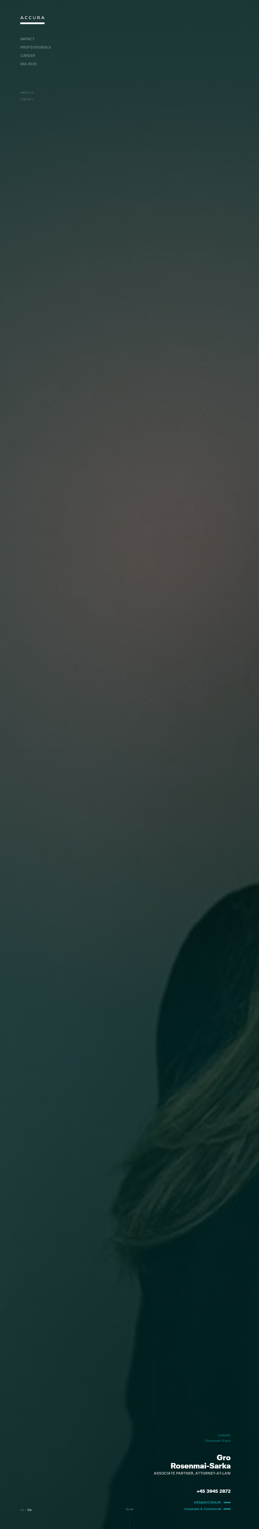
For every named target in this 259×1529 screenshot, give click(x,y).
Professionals (35, 47)
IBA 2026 (28, 64)
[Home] (32, 21)
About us (27, 92)
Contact (26, 99)
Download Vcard (218, 1440)
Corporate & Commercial (202, 1509)
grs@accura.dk (207, 1502)
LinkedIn (224, 1435)
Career (27, 56)
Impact (27, 39)
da (22, 1510)
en (30, 1510)
